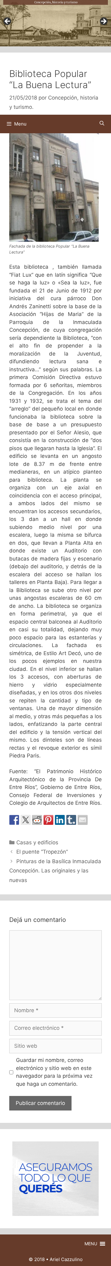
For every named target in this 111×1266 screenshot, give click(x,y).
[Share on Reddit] (37, 820)
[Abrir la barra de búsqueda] (102, 123)
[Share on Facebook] (14, 820)
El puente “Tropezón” (42, 852)
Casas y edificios (37, 842)
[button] (90, 1244)
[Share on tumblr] (71, 820)
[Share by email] (83, 820)
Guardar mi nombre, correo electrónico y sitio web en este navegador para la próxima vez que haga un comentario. (54, 1072)
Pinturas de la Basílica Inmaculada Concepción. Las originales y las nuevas (55, 870)
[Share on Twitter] (26, 820)
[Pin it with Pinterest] (48, 820)
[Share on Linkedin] (60, 820)
